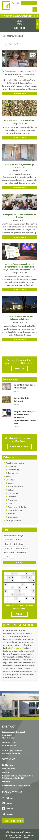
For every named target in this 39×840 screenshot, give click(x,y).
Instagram (9, 814)
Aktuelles (11, 483)
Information (12, 466)
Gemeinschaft (12, 500)
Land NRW (5, 772)
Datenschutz (18, 835)
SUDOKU (19, 614)
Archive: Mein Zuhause (19, 446)
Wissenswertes (13, 517)
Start (4, 36)
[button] (34, 16)
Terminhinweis (13, 473)
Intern (10, 503)
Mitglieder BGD (20, 540)
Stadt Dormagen (7, 765)
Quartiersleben (21, 552)
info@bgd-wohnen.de (14, 750)
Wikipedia (9, 798)
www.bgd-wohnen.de (13, 753)
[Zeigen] (37, 24)
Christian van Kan (9, 557)
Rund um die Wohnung (15, 510)
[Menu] (34, 9)
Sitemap (26, 838)
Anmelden (19, 368)
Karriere (8, 476)
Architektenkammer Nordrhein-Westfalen (16, 785)
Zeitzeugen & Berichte (13, 520)
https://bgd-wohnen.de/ (16, 648)
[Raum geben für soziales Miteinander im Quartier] (19, 210)
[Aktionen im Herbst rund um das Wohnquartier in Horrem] (19, 312)
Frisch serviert (13, 493)
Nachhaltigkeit (18, 544)
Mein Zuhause (10, 480)
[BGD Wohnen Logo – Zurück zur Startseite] (6, 9)
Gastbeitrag (12, 497)
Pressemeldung (13, 469)
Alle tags (19, 562)
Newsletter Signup (13, 820)
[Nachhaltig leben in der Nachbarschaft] (19, 116)
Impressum (8, 835)
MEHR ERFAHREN (19, 93)
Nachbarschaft (9, 548)
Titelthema (11, 513)
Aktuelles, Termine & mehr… (15, 463)
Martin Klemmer (9, 552)
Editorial (11, 490)
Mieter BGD (7, 544)
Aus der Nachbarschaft (15, 486)
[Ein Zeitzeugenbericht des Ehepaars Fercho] (19, 66)
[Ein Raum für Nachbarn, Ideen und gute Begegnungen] (19, 160)
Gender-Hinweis (15, 838)
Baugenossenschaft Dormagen (13, 535)
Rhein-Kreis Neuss (8, 768)
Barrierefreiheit (29, 835)
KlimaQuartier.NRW (22, 548)
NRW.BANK (6, 782)
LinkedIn (9, 803)
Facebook (9, 808)
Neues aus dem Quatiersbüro (17, 507)
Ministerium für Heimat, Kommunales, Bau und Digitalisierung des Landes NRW (18, 777)
